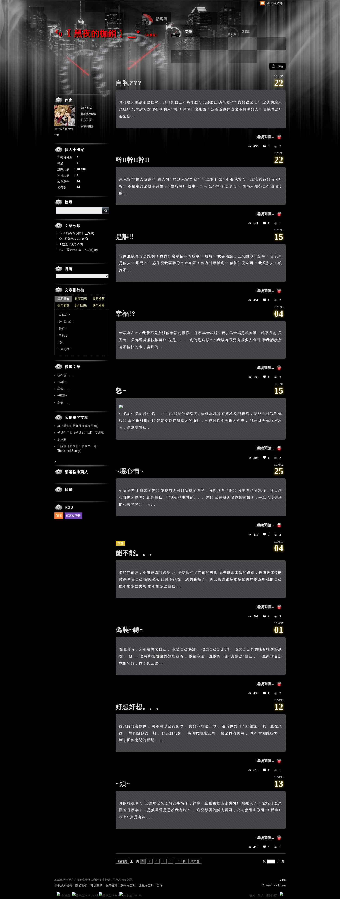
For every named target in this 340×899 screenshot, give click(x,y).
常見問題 (96, 885)
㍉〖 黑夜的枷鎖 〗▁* (97, 33)
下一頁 (181, 861)
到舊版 (151, 35)
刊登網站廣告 (63, 885)
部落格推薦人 (76, 472)
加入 (261, 895)
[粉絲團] (58, 894)
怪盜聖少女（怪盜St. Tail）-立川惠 (80, 432)
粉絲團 (66, 895)
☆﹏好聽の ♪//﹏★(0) (73, 238)
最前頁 (122, 861)
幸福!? (126, 313)
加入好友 (87, 108)
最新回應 (81, 298)
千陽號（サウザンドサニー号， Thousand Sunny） (78, 448)
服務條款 (111, 885)
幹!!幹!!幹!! (133, 159)
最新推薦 (99, 298)
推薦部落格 (88, 114)
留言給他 (87, 126)
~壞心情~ (130, 471)
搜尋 (105, 210)
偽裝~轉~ (130, 629)
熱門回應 (81, 305)
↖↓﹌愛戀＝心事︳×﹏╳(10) (78, 250)
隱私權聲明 (146, 885)
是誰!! (125, 236)
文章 (188, 31)
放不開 (61, 439)
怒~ (121, 390)
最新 (280, 66)
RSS (59, 515)
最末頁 (194, 861)
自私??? (129, 82)
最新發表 (63, 298)
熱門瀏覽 (63, 305)
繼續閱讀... (265, 137)
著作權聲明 (128, 885)
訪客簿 (161, 19)
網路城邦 (272, 895)
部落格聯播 (73, 515)
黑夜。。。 (64, 402)
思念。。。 (64, 388)
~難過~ (62, 395)
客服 (160, 885)
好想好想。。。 (139, 706)
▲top (282, 879)
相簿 (246, 31)
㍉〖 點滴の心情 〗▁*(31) (76, 233)
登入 (252, 895)
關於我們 (81, 885)
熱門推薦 (99, 305)
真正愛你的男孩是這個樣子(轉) (77, 426)
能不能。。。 (136, 552)
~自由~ (62, 382)
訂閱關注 (87, 120)
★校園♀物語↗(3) (71, 244)
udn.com (281, 885)
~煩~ (123, 783)
